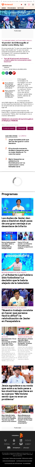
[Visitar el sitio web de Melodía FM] (9, 448)
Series (4, 8)
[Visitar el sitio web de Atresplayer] (17, 448)
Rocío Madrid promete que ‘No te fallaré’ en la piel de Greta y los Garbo (10, 85)
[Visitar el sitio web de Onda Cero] (21, 444)
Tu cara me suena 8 (8, 128)
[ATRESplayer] (29, 5)
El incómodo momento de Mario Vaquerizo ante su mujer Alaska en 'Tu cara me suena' (19, 151)
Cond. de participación (9, 460)
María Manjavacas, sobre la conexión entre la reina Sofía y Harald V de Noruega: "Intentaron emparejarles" (25, 419)
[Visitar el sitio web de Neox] (21, 440)
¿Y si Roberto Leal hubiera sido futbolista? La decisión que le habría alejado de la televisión (17, 279)
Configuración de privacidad (24, 460)
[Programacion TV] (25, 5)
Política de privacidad (15, 458)
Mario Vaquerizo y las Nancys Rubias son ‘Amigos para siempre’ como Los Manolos (10, 94)
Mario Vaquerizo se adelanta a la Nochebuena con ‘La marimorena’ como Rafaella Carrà (17, 162)
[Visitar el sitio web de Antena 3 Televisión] (7, 440)
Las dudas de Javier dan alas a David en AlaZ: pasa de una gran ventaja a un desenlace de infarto (17, 222)
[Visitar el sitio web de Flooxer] (26, 448)
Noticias (21, 8)
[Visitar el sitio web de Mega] (7, 444)
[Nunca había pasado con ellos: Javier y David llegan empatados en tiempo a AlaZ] (9, 236)
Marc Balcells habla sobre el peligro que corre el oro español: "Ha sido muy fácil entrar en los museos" (9, 418)
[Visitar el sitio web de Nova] (28, 440)
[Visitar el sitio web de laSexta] (14, 440)
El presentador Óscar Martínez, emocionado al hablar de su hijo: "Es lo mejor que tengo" (9, 342)
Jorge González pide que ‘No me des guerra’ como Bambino (19, 141)
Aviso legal (6, 458)
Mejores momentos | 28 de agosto (14, 272)
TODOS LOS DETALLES (25, 337)
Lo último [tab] (22, 136)
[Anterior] (1, 1)
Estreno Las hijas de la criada (10, 1)
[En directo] (21, 5)
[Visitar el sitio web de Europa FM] (28, 444)
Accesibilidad (26, 463)
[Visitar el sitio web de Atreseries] (14, 444)
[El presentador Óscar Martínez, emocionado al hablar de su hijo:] (9, 331)
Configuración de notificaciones (13, 463)
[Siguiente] (34, 1)
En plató (5, 337)
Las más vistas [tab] (11, 136)
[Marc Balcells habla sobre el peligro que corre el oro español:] (9, 409)
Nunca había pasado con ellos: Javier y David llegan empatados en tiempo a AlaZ (8, 245)
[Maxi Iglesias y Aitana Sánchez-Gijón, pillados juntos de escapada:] (25, 331)
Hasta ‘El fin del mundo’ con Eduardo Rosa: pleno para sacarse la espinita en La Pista (25, 245)
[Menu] (33, 5)
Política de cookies (27, 458)
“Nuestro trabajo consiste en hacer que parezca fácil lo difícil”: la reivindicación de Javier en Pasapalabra (17, 316)
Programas (11, 8)
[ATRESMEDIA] (17, 436)
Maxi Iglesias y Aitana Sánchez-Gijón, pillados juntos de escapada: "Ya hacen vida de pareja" (25, 342)
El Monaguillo (21, 128)
